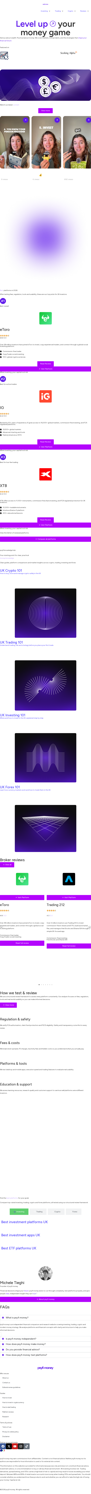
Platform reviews (8, 1412)
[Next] (82, 187)
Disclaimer (5, 1436)
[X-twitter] (9, 1446)
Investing (44, 11)
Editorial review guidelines (11, 1387)
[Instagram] (21, 1446)
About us (5, 1378)
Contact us (6, 1383)
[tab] (19, 1212)
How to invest (7, 1398)
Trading (58, 11)
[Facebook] (3, 1446)
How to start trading (9, 1407)
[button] (1, 927)
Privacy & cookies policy (10, 1432)
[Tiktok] (27, 1446)
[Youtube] (15, 1446)
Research (5, 1417)
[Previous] (75, 187)
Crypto (70, 11)
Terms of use (6, 1427)
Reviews (83, 11)
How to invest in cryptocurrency (13, 1402)
